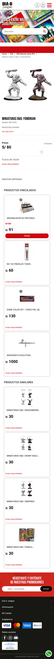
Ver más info (7, 131)
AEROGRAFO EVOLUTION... (19, 355)
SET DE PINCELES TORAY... (19, 264)
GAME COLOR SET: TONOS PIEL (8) (23, 309)
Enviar (46, 588)
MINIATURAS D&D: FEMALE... (20, 547)
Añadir (27, 236)
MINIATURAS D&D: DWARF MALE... (23, 456)
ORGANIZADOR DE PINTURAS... (21, 218)
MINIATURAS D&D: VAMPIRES (20, 501)
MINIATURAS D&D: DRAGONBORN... (23, 410)
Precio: (5, 143)
